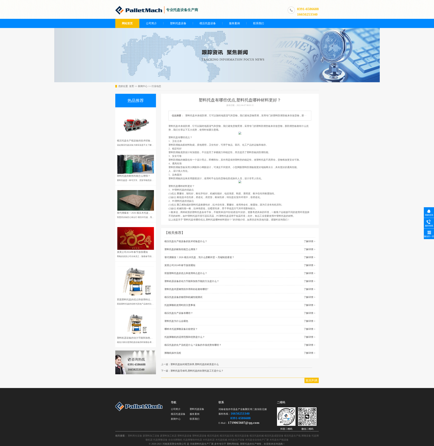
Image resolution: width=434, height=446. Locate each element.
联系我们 (258, 23)
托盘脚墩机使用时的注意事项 (179, 305)
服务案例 (234, 23)
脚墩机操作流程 (172, 353)
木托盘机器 (209, 440)
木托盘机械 (221, 440)
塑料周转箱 (233, 444)
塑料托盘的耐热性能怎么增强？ (181, 249)
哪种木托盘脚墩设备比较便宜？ (181, 329)
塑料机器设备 (199, 435)
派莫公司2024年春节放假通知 (179, 265)
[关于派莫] (139, 411)
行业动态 (156, 86)
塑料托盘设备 (178, 23)
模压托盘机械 (257, 435)
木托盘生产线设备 (279, 440)
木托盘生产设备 (236, 440)
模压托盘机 (213, 435)
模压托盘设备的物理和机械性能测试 (183, 297)
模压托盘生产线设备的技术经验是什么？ (185, 241)
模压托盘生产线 (292, 435)
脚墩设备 (306, 435)
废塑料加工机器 (168, 435)
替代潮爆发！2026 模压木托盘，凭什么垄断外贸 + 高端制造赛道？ (199, 257)
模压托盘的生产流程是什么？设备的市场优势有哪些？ (192, 345)
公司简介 (151, 23)
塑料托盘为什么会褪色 (176, 321)
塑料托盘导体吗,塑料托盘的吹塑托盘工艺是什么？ (197, 371)
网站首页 (127, 23)
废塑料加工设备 (151, 435)
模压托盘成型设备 (273, 435)
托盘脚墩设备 (160, 440)
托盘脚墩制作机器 (192, 440)
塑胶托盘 (245, 444)
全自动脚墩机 (175, 440)
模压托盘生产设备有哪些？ (178, 313)
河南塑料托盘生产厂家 (202, 444)
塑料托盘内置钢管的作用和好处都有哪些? (186, 289)
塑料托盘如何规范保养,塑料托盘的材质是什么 (195, 364)
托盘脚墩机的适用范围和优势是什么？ (184, 337)
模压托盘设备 (208, 23)
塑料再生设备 (135, 435)
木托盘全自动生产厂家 (257, 440)
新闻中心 (142, 86)
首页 (131, 86)
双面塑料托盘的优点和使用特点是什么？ (185, 273)
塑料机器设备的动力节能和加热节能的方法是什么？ (191, 281)
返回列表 (311, 380)
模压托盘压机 (227, 435)
